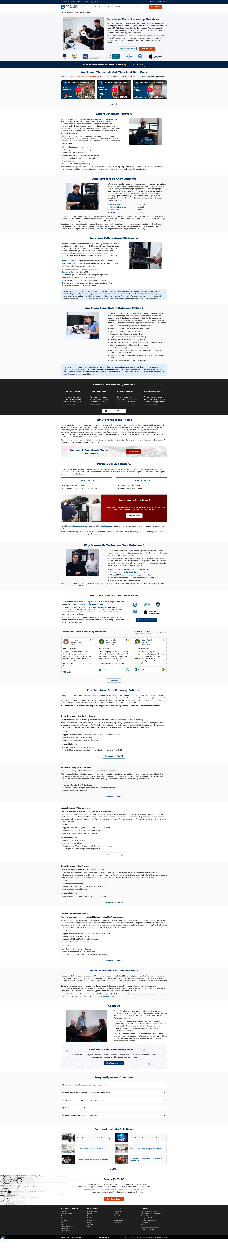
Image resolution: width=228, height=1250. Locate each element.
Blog (142, 1224)
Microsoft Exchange (118, 207)
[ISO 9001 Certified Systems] (140, 56)
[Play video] (83, 33)
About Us (117, 1208)
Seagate (89, 1216)
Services (88, 7)
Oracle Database (116, 210)
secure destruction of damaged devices (87, 604)
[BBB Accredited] (114, 56)
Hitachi (89, 1220)
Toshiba (89, 1218)
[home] (69, 7)
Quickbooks (141, 212)
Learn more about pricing (89, 453)
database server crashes (89, 269)
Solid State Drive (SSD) (67, 1214)
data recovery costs (80, 425)
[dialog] (3, 1238)
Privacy (63, 1237)
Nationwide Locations (128, 577)
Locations (117, 1218)
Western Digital (92, 1211)
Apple (89, 1222)
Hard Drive (99, 7)
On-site (113, 572)
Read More (67, 666)
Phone (109, 7)
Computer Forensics (67, 1226)
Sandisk (89, 1214)
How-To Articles (146, 1216)
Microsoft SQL (116, 204)
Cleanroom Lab (119, 1220)
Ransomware (128, 7)
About (139, 7)
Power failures (68, 260)
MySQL (113, 212)
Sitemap (78, 1237)
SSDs (87, 272)
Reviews (116, 1214)
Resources (144, 1208)
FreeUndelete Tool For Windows (151, 1214)
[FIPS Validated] (74, 56)
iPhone (63, 1218)
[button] (88, 7)
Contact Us (117, 1222)
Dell (88, 1226)
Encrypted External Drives (149, 1220)
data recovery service (146, 1021)
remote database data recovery (132, 572)
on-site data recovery (97, 531)
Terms (73, 1237)
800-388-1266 (102, 229)
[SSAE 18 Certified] (64, 56)
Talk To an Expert (114, 1199)
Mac (62, 1216)
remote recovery (107, 526)
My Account (144, 1222)
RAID (118, 7)
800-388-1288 (116, 298)
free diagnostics (134, 425)
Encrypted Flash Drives (148, 1218)
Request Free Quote (157, 2)
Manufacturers (92, 1208)
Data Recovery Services (69, 1208)
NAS (62, 1222)
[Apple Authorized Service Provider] (157, 56)
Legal (67, 1237)
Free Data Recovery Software (150, 1211)
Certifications (118, 1211)
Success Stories (119, 1216)
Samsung (90, 1224)
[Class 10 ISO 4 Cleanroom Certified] (129, 56)
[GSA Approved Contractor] (92, 56)
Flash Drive (64, 1220)
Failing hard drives (69, 272)
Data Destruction (66, 1231)
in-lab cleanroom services (81, 526)
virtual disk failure (88, 286)
